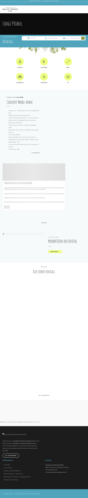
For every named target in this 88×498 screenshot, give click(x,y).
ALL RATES (7, 464)
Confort (19, 304)
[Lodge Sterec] (22, 337)
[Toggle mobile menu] (84, 9)
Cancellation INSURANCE (12, 470)
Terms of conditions (11, 480)
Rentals (26, 304)
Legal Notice (8, 467)
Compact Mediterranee (65, 307)
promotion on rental (62, 241)
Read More (54, 251)
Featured (51, 237)
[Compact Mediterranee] (65, 280)
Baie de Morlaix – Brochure (13, 473)
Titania (22, 307)
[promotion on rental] (23, 246)
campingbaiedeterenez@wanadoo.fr (49, 0)
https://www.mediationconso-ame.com (28, 422)
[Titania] (22, 280)
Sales (57, 237)
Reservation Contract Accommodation (17, 476)
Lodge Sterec (22, 363)
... (22, 319)
